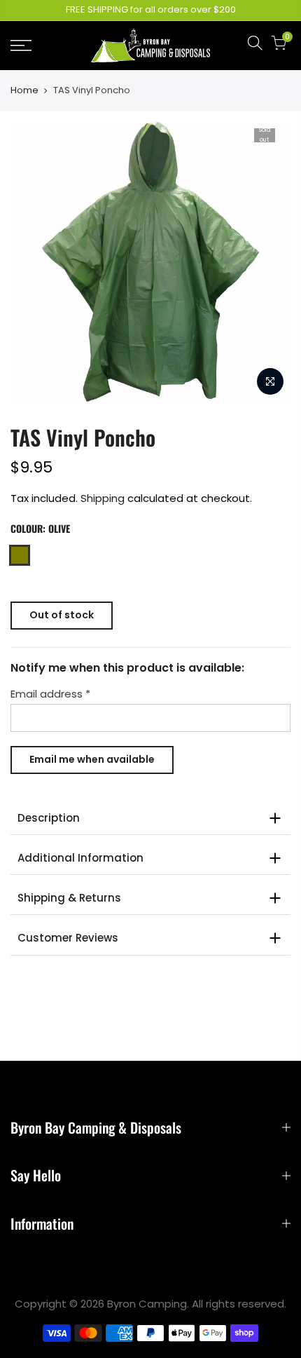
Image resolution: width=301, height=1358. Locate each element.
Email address (50, 694)
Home (24, 90)
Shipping (102, 498)
